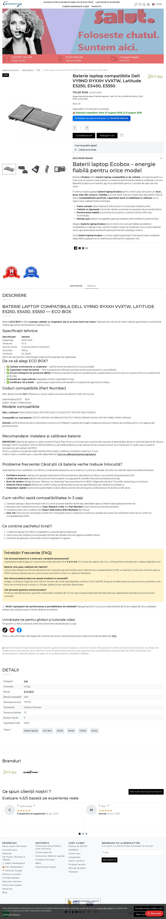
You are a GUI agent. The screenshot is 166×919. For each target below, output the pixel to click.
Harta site (7, 889)
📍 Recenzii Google (12, 870)
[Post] (80, 248)
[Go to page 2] (83, 834)
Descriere (76, 286)
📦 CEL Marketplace (12, 867)
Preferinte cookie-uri (11, 914)
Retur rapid (156, 913)
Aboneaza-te (109, 860)
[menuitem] (9, 169)
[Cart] (148, 4)
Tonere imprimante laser (75, 6)
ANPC (38, 863)
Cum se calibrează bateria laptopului (76, 454)
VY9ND (82, 731)
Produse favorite (77, 864)
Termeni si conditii (11, 874)
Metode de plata (76, 868)
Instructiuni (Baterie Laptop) (50, 856)
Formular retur (9, 850)
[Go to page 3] (86, 834)
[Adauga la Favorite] (122, 135)
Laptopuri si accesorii (108, 2)
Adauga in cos (107, 135)
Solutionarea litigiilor (45, 867)
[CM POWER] (30, 777)
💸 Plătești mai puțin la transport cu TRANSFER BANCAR (101, 118)
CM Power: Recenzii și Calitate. (13, 858)
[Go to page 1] (80, 834)
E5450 (71, 731)
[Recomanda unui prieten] (87, 248)
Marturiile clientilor (12, 881)
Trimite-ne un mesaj (87, 149)
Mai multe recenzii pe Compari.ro (146, 791)
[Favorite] (140, 4)
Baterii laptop (28, 70)
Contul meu (74, 853)
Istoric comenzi (76, 861)
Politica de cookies (105, 908)
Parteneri (7, 853)
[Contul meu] (144, 4)
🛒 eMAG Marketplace (13, 863)
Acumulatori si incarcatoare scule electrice (68, 2)
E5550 (60, 731)
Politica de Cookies (12, 885)
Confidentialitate (10, 878)
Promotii (96, 6)
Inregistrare (74, 857)
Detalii (91, 286)
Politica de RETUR (77, 846)
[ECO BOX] (9, 777)
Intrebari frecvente (45, 859)
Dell (38, 70)
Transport (73, 872)
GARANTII (73, 850)
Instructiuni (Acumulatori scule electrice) (48, 847)
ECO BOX (29, 692)
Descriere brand (83, 158)
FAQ (114, 636)
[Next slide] (65, 169)
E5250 (94, 731)
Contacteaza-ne (43, 852)
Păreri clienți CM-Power (14, 846)
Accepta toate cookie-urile (148, 908)
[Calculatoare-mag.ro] (15, 4)
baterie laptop (31, 731)
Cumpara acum (84, 135)
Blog (4, 892)
